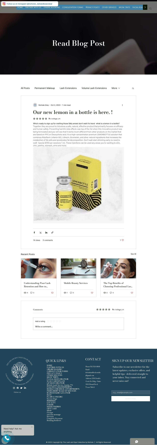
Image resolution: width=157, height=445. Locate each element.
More (114, 88)
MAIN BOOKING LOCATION (58, 393)
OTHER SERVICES (54, 375)
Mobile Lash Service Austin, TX (60, 385)
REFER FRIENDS (54, 407)
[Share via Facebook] (34, 232)
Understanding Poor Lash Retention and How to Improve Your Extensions (37, 284)
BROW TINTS (52, 377)
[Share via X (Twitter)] (40, 232)
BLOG (49, 395)
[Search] (150, 8)
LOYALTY (51, 403)
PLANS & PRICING (55, 397)
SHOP (49, 411)
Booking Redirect (54, 420)
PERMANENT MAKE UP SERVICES (61, 391)
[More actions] (122, 105)
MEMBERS (51, 401)
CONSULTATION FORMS (57, 371)
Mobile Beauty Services (76, 283)
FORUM (50, 405)
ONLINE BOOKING (54, 369)
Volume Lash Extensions (94, 88)
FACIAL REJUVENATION (57, 379)
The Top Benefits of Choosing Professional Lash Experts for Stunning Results (118, 284)
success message (54, 415)
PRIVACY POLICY (54, 373)
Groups (50, 413)
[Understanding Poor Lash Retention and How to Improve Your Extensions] (38, 268)
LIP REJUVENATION (55, 383)
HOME (49, 365)
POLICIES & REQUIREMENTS (59, 387)
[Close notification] (32, 427)
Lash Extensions (68, 88)
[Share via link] (52, 232)
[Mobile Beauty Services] (78, 268)
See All (133, 254)
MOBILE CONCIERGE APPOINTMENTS (61, 389)
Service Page (52, 399)
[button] (109, 7)
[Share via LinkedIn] (46, 232)
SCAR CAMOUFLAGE (56, 381)
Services (50, 416)
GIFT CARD (52, 409)
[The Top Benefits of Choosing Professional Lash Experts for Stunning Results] (118, 268)
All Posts (25, 88)
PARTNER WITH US (55, 367)
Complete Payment (54, 418)
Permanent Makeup (45, 88)
